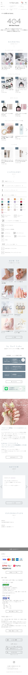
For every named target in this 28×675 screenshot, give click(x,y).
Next (26, 59)
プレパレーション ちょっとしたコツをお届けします (7, 315)
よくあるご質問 (14, 639)
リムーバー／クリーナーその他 (14, 9)
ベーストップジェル (22, 6)
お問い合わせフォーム (14, 648)
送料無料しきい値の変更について (7, 526)
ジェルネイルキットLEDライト (13, 6)
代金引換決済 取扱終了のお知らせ (7, 521)
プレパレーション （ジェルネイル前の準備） (7, 282)
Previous (1, 59)
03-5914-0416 (14, 652)
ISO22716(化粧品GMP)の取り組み (12, 668)
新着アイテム (3, 6)
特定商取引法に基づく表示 (15, 666)
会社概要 (8, 666)
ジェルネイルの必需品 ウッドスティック (7, 332)
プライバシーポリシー (11, 667)
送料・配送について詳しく (14, 611)
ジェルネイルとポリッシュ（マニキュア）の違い (20, 332)
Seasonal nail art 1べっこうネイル (17, 315)
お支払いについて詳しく (14, 572)
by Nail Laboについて (14, 457)
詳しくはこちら (14, 381)
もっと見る (14, 337)
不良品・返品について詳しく (14, 630)
